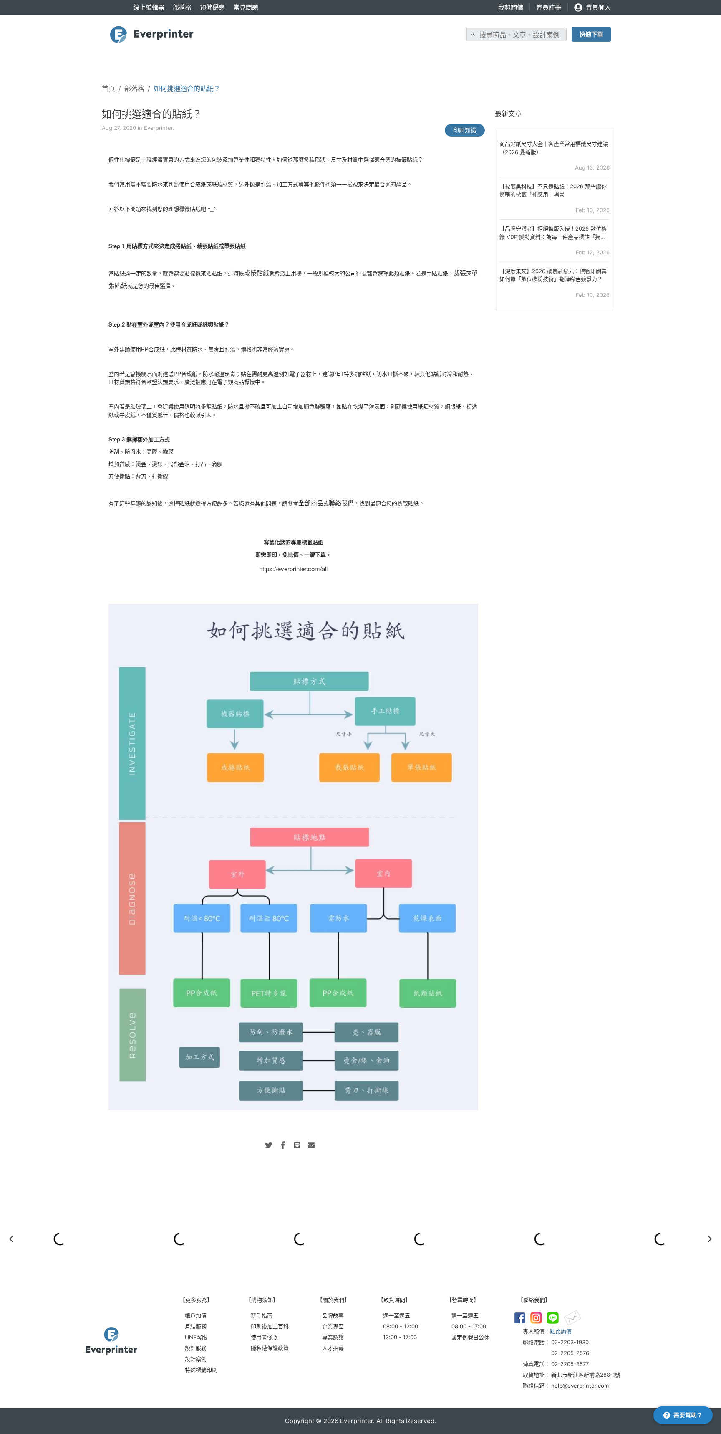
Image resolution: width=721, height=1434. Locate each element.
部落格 (182, 7)
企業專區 (333, 1326)
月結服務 (196, 1326)
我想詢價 (510, 7)
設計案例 (196, 1358)
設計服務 (196, 1348)
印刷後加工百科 (270, 1326)
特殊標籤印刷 (201, 1369)
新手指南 (261, 1315)
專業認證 (333, 1337)
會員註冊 (548, 7)
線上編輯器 (148, 7)
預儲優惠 (212, 7)
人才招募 (333, 1348)
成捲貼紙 (256, 272)
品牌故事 (333, 1315)
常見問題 (245, 7)
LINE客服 (196, 1337)
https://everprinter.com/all (293, 568)
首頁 (108, 88)
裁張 (460, 272)
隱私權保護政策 (270, 1348)
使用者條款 (264, 1337)
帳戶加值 (196, 1315)
